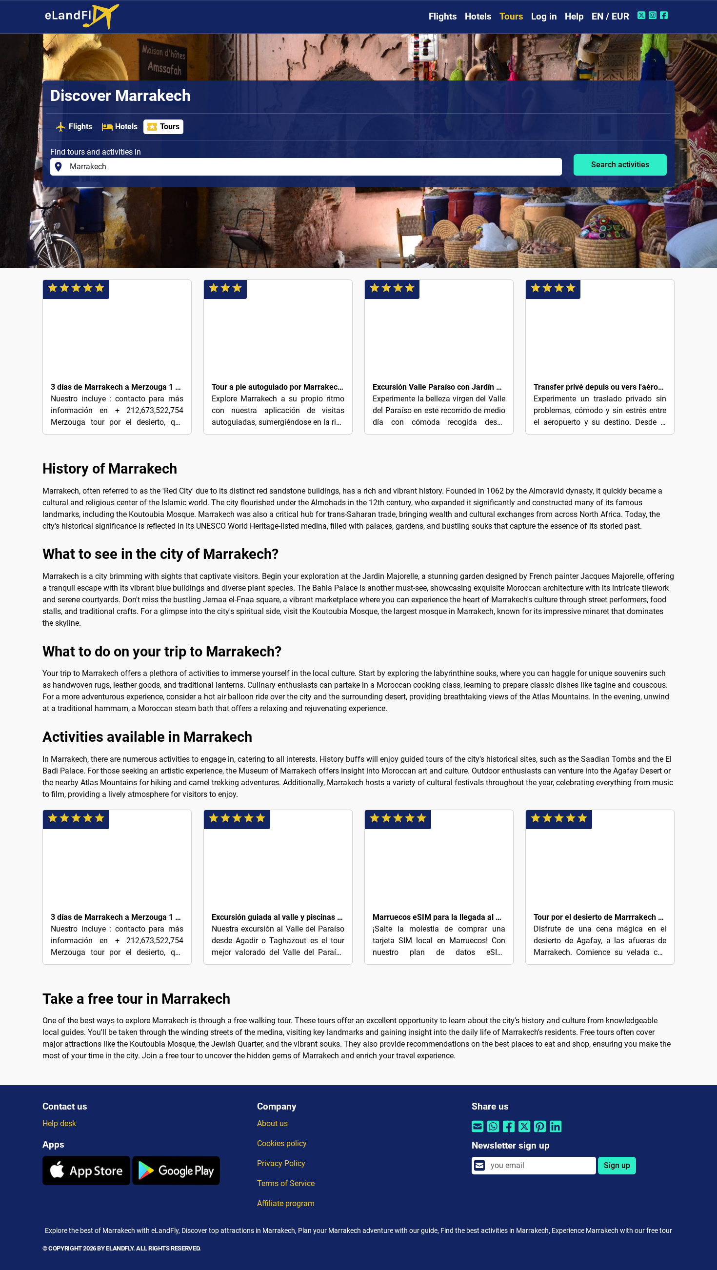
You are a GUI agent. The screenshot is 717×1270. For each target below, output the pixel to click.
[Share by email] (477, 1132)
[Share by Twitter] (524, 1132)
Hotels (478, 16)
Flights (443, 16)
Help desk (59, 1123)
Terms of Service (286, 1183)
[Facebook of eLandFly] (665, 15)
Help (574, 16)
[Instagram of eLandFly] (653, 15)
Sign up (617, 1165)
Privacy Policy (281, 1163)
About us (272, 1123)
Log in (544, 16)
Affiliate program (286, 1203)
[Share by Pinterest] (540, 1132)
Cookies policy (282, 1143)
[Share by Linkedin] (555, 1132)
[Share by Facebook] (509, 1132)
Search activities (620, 164)
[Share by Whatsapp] (493, 1132)
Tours (511, 16)
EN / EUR (610, 16)
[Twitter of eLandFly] (642, 15)
